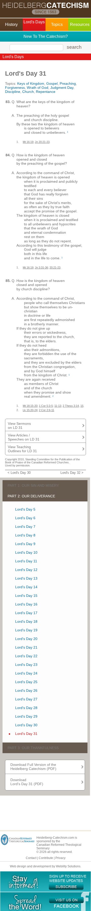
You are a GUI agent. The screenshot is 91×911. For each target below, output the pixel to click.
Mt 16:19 (28, 141)
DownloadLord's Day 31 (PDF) (26, 782)
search (74, 47)
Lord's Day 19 (26, 630)
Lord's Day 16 (26, 604)
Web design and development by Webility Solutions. (45, 866)
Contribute (46, 858)
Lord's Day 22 (26, 656)
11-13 (57, 405)
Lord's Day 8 (25, 535)
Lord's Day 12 (26, 570)
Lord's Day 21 (26, 647)
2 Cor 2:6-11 (46, 410)
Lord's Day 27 (26, 699)
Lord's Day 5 (25, 509)
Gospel (52, 83)
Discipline (12, 92)
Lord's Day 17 (26, 613)
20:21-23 (55, 267)
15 (81, 405)
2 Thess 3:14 (71, 405)
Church (28, 92)
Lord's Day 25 (26, 682)
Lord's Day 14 (26, 587)
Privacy (60, 858)
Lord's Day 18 (26, 621)
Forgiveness (15, 88)
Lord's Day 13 (26, 578)
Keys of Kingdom (30, 83)
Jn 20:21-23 (42, 141)
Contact (31, 858)
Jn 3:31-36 (41, 267)
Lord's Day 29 (26, 716)
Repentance (45, 92)
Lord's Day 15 (26, 596)
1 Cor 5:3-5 (46, 405)
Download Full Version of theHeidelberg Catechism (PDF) (33, 767)
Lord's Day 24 (26, 673)
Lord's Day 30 (26, 725)
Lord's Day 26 (26, 690)
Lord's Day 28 (26, 708)
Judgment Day (61, 88)
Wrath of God (37, 88)
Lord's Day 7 (25, 527)
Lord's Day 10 (26, 552)
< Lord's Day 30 (19, 473)
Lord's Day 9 (25, 544)
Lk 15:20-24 (30, 410)
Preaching (68, 83)
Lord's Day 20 (26, 639)
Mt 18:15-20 (30, 405)
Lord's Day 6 (25, 518)
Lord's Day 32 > (71, 473)
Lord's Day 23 (26, 665)
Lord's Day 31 (26, 734)
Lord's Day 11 (26, 561)
